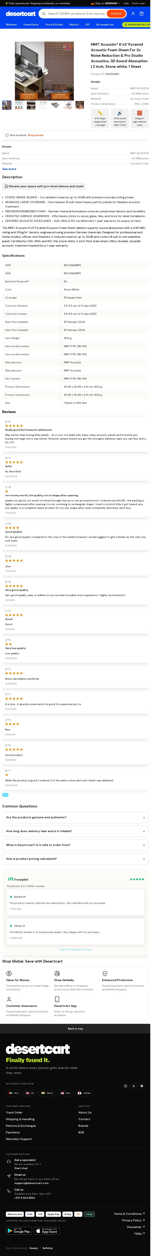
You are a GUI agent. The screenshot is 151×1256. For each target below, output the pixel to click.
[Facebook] (141, 1086)
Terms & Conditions (129, 1214)
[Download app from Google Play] (19, 1230)
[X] (133, 1086)
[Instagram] (125, 1086)
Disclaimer (136, 1227)
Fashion (74, 24)
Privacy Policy (133, 1220)
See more (9, 169)
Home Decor (31, 24)
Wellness (11, 24)
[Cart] (141, 13)
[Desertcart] (21, 13)
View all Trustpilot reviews (75, 949)
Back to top (75, 1028)
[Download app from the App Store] (47, 1230)
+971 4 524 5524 (24, 1197)
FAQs (139, 1234)
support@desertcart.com (31, 1183)
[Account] (133, 13)
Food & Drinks (54, 24)
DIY (87, 24)
